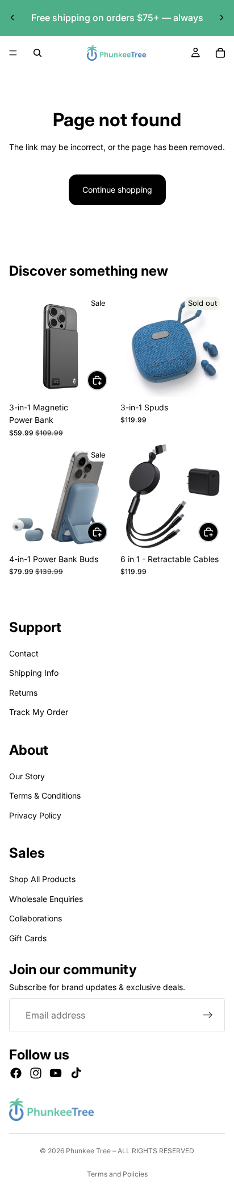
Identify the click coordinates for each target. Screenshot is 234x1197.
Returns (23, 692)
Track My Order (38, 712)
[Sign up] (208, 1016)
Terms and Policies (117, 1174)
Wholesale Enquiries (46, 899)
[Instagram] (36, 1073)
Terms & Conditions (45, 796)
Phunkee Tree (88, 1150)
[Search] (37, 52)
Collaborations (35, 919)
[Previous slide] (12, 17)
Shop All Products (42, 879)
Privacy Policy (35, 815)
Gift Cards (28, 938)
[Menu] (13, 53)
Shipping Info (33, 673)
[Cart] (220, 52)
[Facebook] (16, 1073)
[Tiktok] (76, 1073)
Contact (24, 653)
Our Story (27, 776)
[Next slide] (221, 17)
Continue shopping (117, 189)
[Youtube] (55, 1073)
